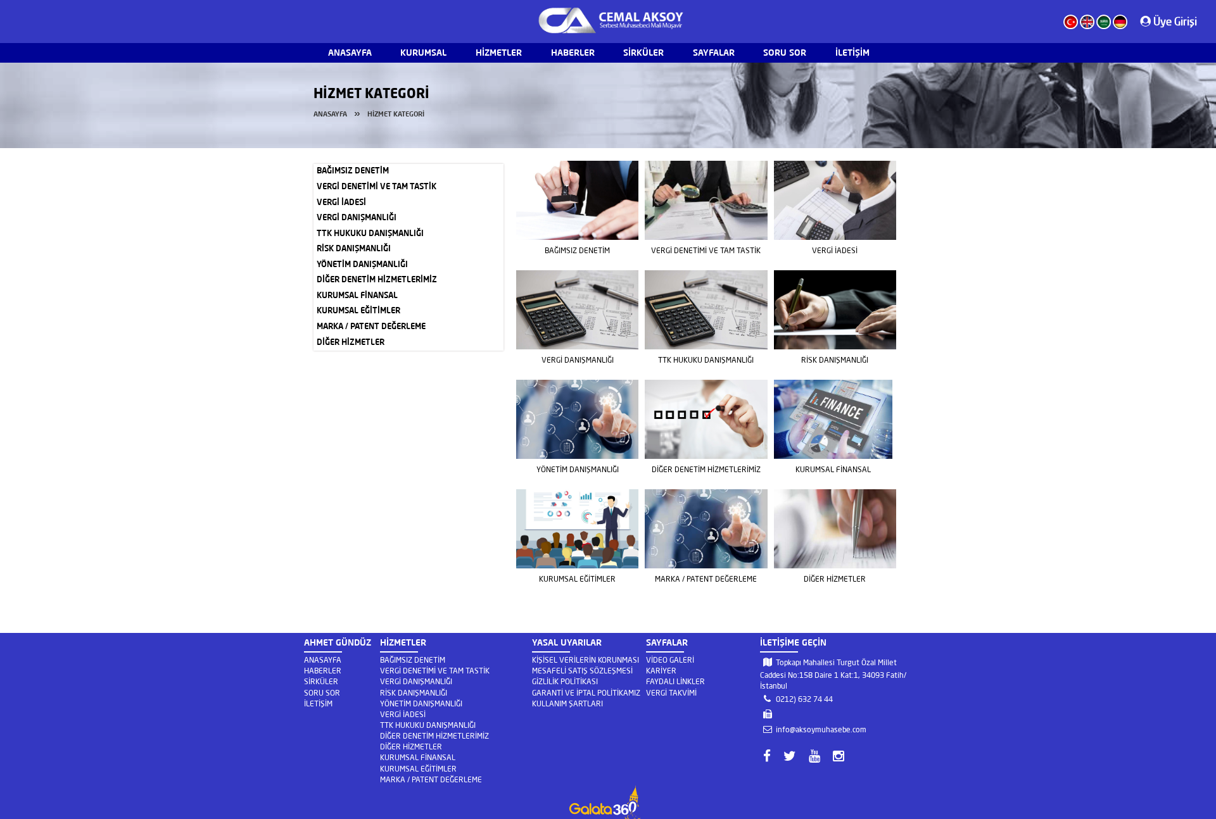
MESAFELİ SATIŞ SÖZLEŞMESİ (582, 670)
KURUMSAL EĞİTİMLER (358, 311)
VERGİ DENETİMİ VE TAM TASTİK (376, 187)
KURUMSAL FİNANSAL (357, 296)
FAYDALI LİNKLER (675, 681)
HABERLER (573, 53)
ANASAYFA (350, 53)
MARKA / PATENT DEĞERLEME (371, 327)
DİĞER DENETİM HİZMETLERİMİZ (377, 280)
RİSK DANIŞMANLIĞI (354, 249)
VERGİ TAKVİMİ (671, 692)
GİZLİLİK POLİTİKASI (565, 681)
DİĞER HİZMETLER (350, 343)
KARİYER (661, 670)
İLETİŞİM (852, 53)
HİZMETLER (499, 53)
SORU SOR (784, 53)
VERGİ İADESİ (341, 203)
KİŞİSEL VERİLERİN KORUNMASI (585, 660)
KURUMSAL (423, 53)
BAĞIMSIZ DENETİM (353, 171)
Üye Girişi (1174, 21)
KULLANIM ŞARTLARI (567, 703)
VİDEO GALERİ (670, 660)
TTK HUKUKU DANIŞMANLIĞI (370, 234)
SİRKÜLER (643, 53)
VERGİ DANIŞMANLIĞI (356, 218)
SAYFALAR (714, 53)
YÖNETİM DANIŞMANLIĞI (362, 265)
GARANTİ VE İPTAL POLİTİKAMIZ (586, 692)
